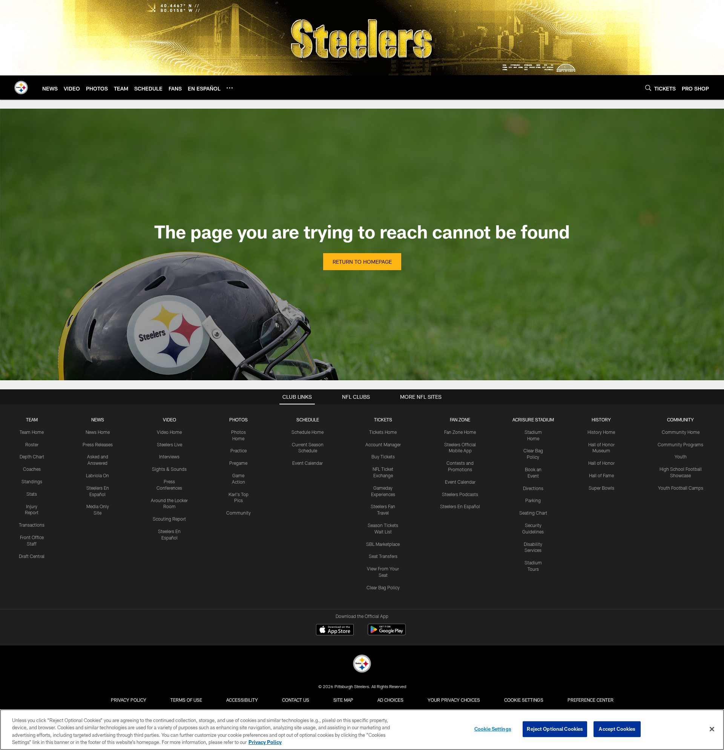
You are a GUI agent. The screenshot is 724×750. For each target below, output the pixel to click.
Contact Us (295, 699)
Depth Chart (32, 456)
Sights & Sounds (169, 469)
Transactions (31, 524)
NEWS (97, 419)
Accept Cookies (617, 729)
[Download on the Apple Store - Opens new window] (334, 630)
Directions (533, 488)
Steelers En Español (460, 506)
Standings (31, 481)
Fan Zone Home (460, 432)
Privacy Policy (128, 699)
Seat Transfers (383, 556)
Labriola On (97, 475)
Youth (681, 456)
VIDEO (169, 419)
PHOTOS (238, 419)
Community (238, 512)
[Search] (648, 88)
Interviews (169, 456)
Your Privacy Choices (454, 699)
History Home (601, 432)
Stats (31, 493)
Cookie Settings (523, 699)
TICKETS (383, 419)
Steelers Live (169, 444)
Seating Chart (533, 512)
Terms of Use (186, 699)
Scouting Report (169, 518)
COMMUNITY (680, 419)
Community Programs (680, 444)
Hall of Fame (601, 475)
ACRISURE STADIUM (533, 419)
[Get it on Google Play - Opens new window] (386, 633)
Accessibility (242, 699)
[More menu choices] (230, 88)
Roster (31, 444)
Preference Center (591, 699)
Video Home (169, 432)
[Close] (712, 729)
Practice (238, 450)
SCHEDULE (307, 419)
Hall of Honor (601, 463)
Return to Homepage (362, 261)
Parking (533, 500)
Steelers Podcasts (460, 494)
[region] (362, 729)
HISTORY (601, 419)
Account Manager (383, 444)
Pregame (238, 463)
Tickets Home (383, 432)
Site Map (343, 699)
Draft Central (31, 556)
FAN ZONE (460, 419)
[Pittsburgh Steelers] (362, 665)
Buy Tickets (383, 456)
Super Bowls (601, 487)
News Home (98, 432)
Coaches (32, 469)
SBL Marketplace (383, 544)
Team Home (32, 432)
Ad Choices (390, 699)
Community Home (680, 432)
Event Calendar (307, 463)
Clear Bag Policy (383, 587)
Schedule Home (307, 432)
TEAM (32, 419)
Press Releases (98, 444)
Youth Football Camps (680, 487)
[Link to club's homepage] (21, 87)
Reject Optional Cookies (555, 729)
